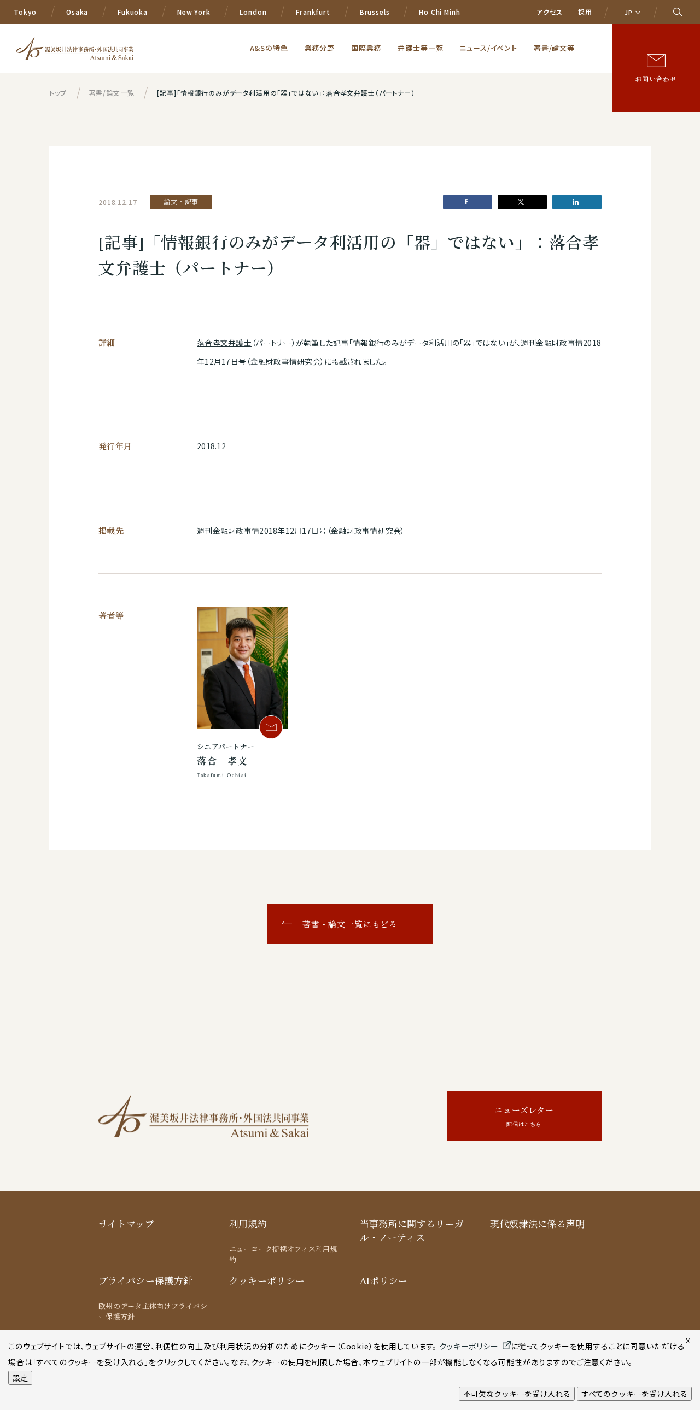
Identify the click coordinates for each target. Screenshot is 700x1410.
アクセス (549, 11)
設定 (20, 1377)
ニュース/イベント (488, 48)
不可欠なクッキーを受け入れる (516, 1393)
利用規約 (248, 1224)
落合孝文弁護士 (224, 342)
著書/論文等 (554, 48)
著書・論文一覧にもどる (350, 924)
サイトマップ (126, 1224)
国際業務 (366, 48)
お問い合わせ (656, 78)
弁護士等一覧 (420, 48)
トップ (58, 92)
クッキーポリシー (267, 1280)
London (253, 11)
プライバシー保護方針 (145, 1280)
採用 (585, 11)
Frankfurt (313, 11)
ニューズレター (524, 1116)
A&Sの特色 (269, 48)
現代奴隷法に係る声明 (537, 1224)
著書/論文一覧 (112, 92)
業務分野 (320, 48)
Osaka (77, 11)
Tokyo (25, 11)
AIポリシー (384, 1280)
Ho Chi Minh (439, 11)
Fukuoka (133, 11)
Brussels (375, 11)
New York (194, 11)
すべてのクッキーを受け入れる (634, 1393)
